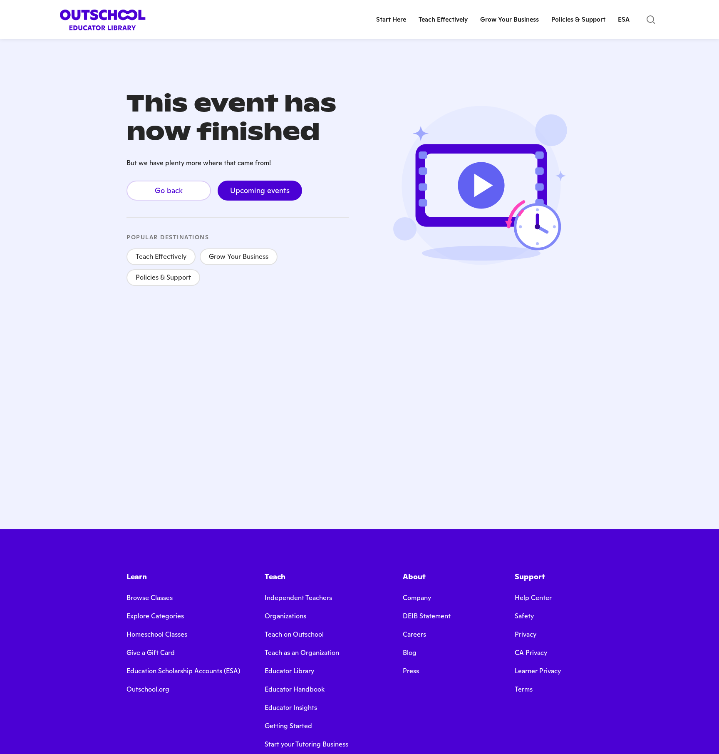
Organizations (285, 616)
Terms (524, 689)
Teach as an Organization (302, 652)
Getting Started (288, 726)
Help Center (533, 597)
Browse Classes (149, 597)
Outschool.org (147, 689)
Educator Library (289, 671)
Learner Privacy (538, 671)
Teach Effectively (161, 256)
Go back (169, 190)
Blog (410, 652)
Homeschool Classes (156, 634)
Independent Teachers (298, 597)
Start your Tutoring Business (306, 744)
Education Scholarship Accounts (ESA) (183, 671)
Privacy (525, 634)
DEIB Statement (427, 616)
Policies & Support (163, 277)
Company (417, 597)
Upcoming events (260, 190)
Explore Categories (155, 616)
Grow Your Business (238, 256)
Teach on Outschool (294, 634)
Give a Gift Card (150, 652)
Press (411, 671)
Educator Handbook (295, 689)
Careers (414, 634)
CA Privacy (531, 652)
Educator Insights (291, 707)
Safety (524, 616)
